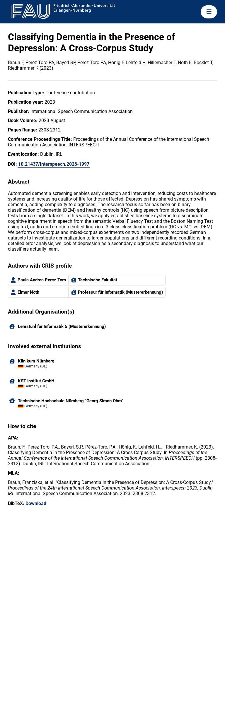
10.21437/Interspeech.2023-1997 (53, 164)
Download (35, 503)
